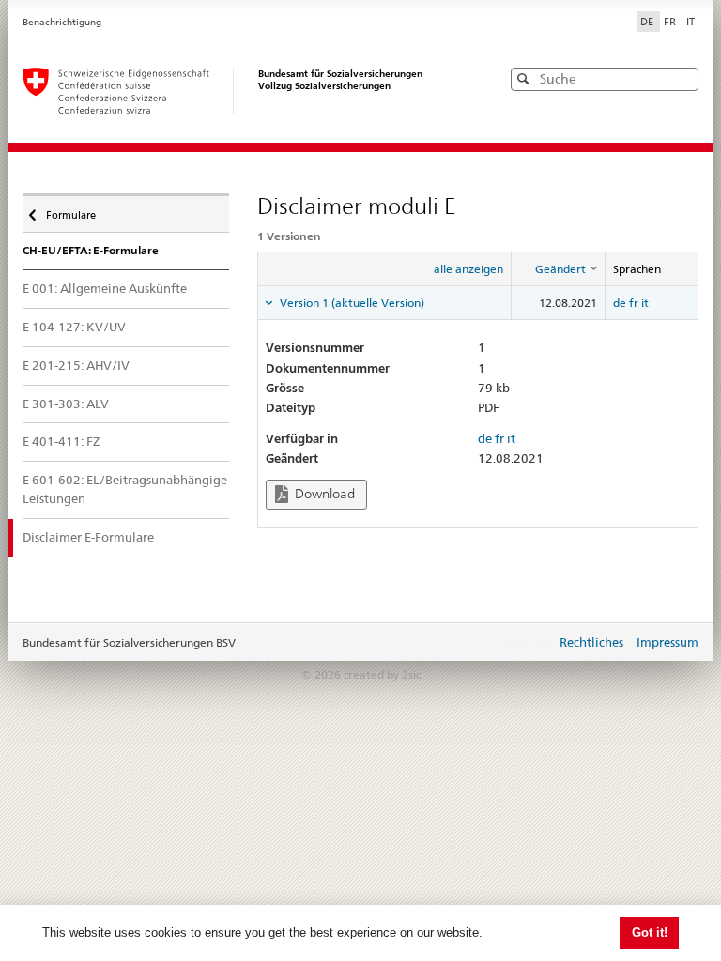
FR (671, 21)
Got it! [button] (649, 932)
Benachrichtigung (62, 22)
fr (633, 303)
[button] (682, 78)
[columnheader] (559, 269)
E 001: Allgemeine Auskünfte (105, 288)
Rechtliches (591, 641)
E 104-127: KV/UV (74, 326)
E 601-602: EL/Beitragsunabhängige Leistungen (125, 489)
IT (690, 21)
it (645, 303)
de (619, 303)
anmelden (527, 643)
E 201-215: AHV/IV (76, 365)
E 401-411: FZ (61, 441)
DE (648, 21)
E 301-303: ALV (66, 403)
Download (323, 493)
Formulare (70, 210)
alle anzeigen (468, 269)
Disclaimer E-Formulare (88, 536)
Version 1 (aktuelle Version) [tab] (350, 303)
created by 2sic (382, 674)
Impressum (667, 641)
